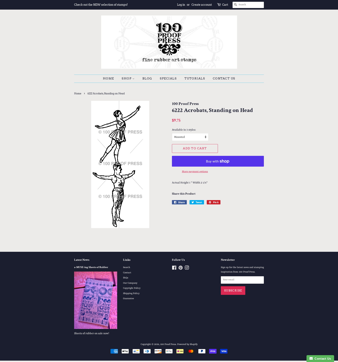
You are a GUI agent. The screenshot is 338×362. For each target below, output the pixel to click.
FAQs (125, 277)
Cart (225, 4)
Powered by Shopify (187, 344)
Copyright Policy (131, 288)
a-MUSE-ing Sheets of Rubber (91, 267)
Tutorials (194, 78)
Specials (168, 78)
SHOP (127, 78)
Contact (127, 272)
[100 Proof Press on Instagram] (187, 268)
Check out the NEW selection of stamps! (101, 4)
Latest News (81, 260)
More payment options (195, 171)
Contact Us (224, 78)
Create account (201, 4)
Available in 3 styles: (184, 129)
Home (108, 78)
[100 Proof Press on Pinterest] (180, 268)
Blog (147, 78)
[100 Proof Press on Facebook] (174, 268)
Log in (181, 4)
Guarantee (128, 298)
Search (126, 267)
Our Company (130, 283)
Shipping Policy (131, 293)
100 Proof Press (168, 344)
